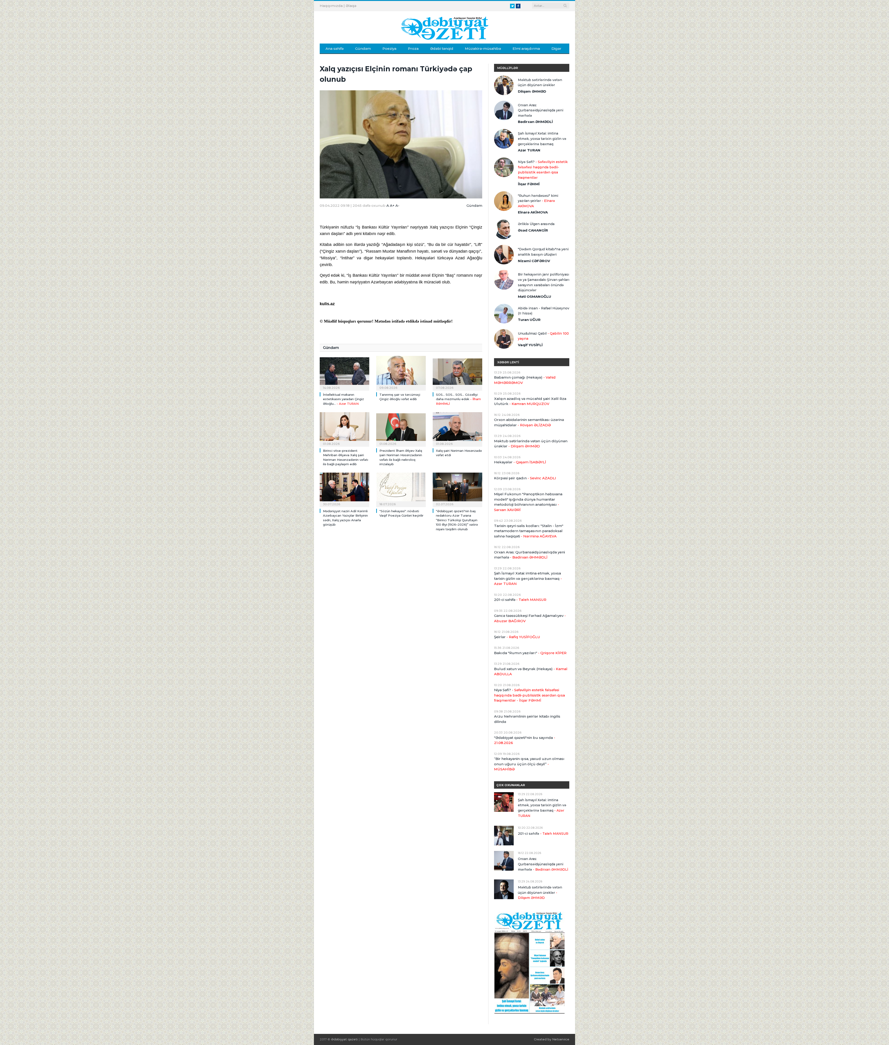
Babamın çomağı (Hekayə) (525, 380)
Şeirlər (517, 637)
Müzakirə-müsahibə (483, 48)
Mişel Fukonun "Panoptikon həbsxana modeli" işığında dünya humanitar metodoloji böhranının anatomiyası (528, 502)
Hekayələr (520, 462)
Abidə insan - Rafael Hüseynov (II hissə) (543, 311)
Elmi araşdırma (526, 48)
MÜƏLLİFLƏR (507, 68)
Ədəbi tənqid (441, 48)
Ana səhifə (335, 48)
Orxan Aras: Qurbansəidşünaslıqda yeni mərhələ (540, 110)
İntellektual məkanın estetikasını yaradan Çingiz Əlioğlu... (343, 399)
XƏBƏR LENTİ (508, 362)
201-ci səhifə (520, 599)
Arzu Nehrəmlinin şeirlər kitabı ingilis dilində (527, 719)
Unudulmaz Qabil (543, 336)
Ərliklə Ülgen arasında (536, 224)
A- (397, 205)
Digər (556, 48)
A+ (392, 205)
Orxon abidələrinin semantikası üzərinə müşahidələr (529, 422)
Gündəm (363, 48)
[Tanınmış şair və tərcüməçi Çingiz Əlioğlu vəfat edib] (401, 372)
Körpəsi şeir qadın (525, 478)
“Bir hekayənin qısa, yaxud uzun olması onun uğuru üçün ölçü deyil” (529, 763)
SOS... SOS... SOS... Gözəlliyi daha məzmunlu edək (458, 399)
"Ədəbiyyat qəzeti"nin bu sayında (524, 740)
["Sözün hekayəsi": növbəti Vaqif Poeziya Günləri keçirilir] (401, 489)
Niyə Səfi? (543, 170)
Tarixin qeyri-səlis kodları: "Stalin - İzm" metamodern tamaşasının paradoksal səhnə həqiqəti (528, 531)
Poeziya (389, 48)
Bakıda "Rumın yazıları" (530, 653)
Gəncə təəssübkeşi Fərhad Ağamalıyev (530, 618)
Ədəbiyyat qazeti (344, 1039)
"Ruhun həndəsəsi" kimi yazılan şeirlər (538, 201)
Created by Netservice (551, 1039)
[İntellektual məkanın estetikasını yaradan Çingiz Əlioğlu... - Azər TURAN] (344, 372)
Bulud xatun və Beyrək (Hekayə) (530, 671)
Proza (413, 48)
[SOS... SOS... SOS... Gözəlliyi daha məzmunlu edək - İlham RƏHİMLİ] (457, 372)
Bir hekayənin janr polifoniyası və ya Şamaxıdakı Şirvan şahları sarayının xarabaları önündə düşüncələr (543, 282)
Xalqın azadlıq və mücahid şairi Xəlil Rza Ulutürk (530, 401)
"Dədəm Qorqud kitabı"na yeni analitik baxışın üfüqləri (543, 252)
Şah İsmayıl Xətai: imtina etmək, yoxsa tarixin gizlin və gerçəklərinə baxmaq (542, 138)
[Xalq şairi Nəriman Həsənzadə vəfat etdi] (457, 428)
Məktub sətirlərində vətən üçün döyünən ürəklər (540, 82)
